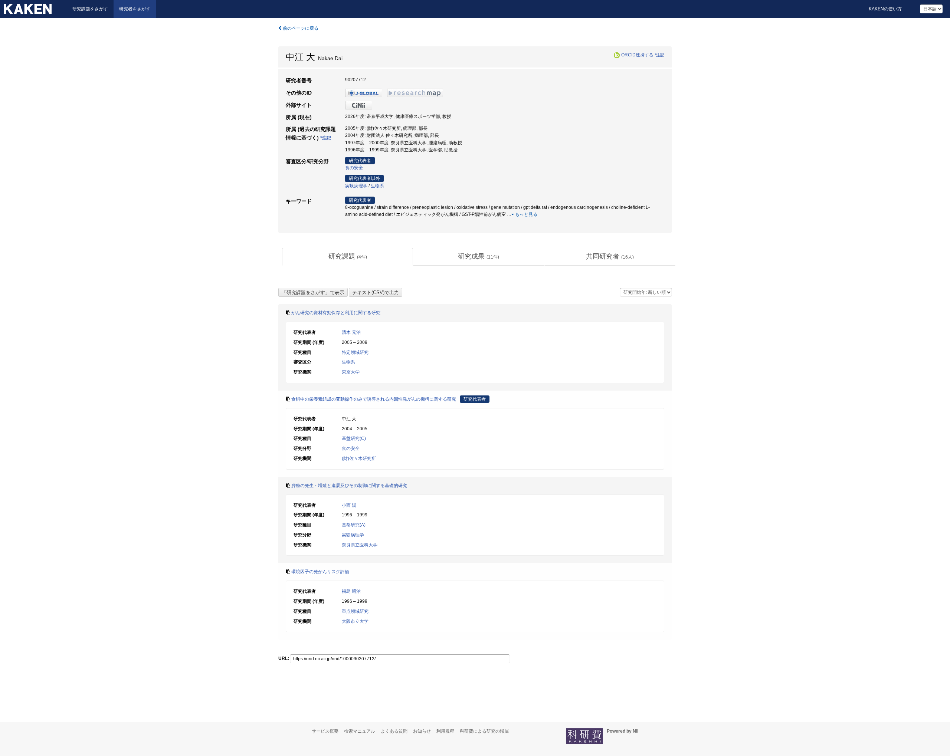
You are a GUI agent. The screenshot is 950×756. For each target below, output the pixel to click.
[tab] (347, 257)
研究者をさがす (134, 8)
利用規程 (445, 731)
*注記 (659, 55)
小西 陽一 (351, 505)
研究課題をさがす (90, 8)
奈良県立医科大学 (359, 545)
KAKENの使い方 (885, 8)
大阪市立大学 (355, 621)
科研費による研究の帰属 (484, 731)
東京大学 (351, 372)
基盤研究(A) (354, 524)
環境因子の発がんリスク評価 (320, 571)
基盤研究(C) (354, 438)
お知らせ (422, 731)
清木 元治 (351, 332)
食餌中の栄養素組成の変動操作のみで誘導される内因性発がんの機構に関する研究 (373, 399)
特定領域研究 (355, 352)
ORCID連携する (637, 54)
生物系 (377, 185)
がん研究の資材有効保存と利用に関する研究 (335, 312)
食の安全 (354, 167)
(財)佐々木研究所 (359, 458)
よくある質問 (394, 731)
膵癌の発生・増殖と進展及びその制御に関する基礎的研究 (349, 485)
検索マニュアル (359, 731)
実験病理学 (356, 185)
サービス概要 (325, 731)
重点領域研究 (355, 611)
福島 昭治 (351, 591)
